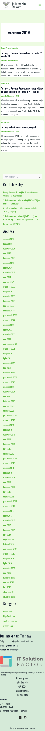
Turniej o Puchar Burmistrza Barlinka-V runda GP (21, 54)
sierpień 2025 (8, 262)
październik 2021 (10, 343)
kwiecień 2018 (9, 486)
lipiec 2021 (7, 358)
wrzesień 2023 (9, 286)
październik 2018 (10, 458)
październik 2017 (10, 501)
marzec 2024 (8, 282)
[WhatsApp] (25, 717)
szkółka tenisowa (10, 621)
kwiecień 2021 (9, 372)
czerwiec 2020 (9, 391)
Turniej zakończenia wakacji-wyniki (19, 127)
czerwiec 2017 (9, 520)
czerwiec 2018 (9, 477)
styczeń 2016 (8, 591)
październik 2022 (10, 315)
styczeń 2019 (8, 453)
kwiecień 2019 (9, 444)
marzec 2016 (8, 582)
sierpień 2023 (8, 291)
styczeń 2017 (8, 539)
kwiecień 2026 (9, 258)
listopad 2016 (8, 544)
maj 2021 (7, 367)
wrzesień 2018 (9, 463)
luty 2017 (7, 534)
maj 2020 (7, 396)
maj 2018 (7, 482)
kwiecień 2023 (9, 301)
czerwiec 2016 (9, 568)
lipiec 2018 (7, 472)
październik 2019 (10, 415)
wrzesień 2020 (9, 382)
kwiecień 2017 (9, 530)
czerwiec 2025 (9, 272)
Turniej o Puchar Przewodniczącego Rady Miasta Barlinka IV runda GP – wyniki (22, 90)
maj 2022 (7, 339)
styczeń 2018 (8, 496)
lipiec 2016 (7, 563)
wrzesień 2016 (9, 553)
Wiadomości (22, 682)
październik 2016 (10, 549)
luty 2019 (7, 448)
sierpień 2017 (8, 510)
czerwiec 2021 (9, 363)
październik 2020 (10, 377)
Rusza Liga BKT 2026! (12, 224)
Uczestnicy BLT (23, 690)
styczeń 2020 (8, 410)
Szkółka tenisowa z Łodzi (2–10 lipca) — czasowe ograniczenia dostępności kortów (20, 218)
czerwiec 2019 (9, 434)
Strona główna (22, 678)
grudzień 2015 (9, 596)
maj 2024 (7, 277)
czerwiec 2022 (9, 334)
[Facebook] (20, 717)
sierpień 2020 (8, 386)
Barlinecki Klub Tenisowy (19, 5)
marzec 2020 (8, 405)
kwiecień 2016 (9, 577)
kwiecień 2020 (9, 401)
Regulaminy (22, 695)
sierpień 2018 (8, 467)
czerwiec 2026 (9, 248)
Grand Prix (5, 48)
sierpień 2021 (8, 353)
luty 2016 (7, 587)
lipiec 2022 (7, 329)
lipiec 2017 (7, 515)
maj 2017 (7, 525)
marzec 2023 (8, 305)
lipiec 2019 (7, 429)
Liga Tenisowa (9, 616)
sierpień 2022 (8, 324)
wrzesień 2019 (9, 420)
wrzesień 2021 (9, 348)
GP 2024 (22, 686)
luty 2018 (7, 491)
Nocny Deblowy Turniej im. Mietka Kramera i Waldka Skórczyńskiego (21, 194)
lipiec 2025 (7, 267)
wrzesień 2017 (9, 506)
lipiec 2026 (7, 243)
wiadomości (14, 48)
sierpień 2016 (8, 558)
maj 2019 (7, 439)
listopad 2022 (8, 310)
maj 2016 (7, 572)
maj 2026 (7, 253)
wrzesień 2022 (9, 320)
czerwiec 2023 (9, 296)
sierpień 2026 (8, 239)
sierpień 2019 (8, 425)
